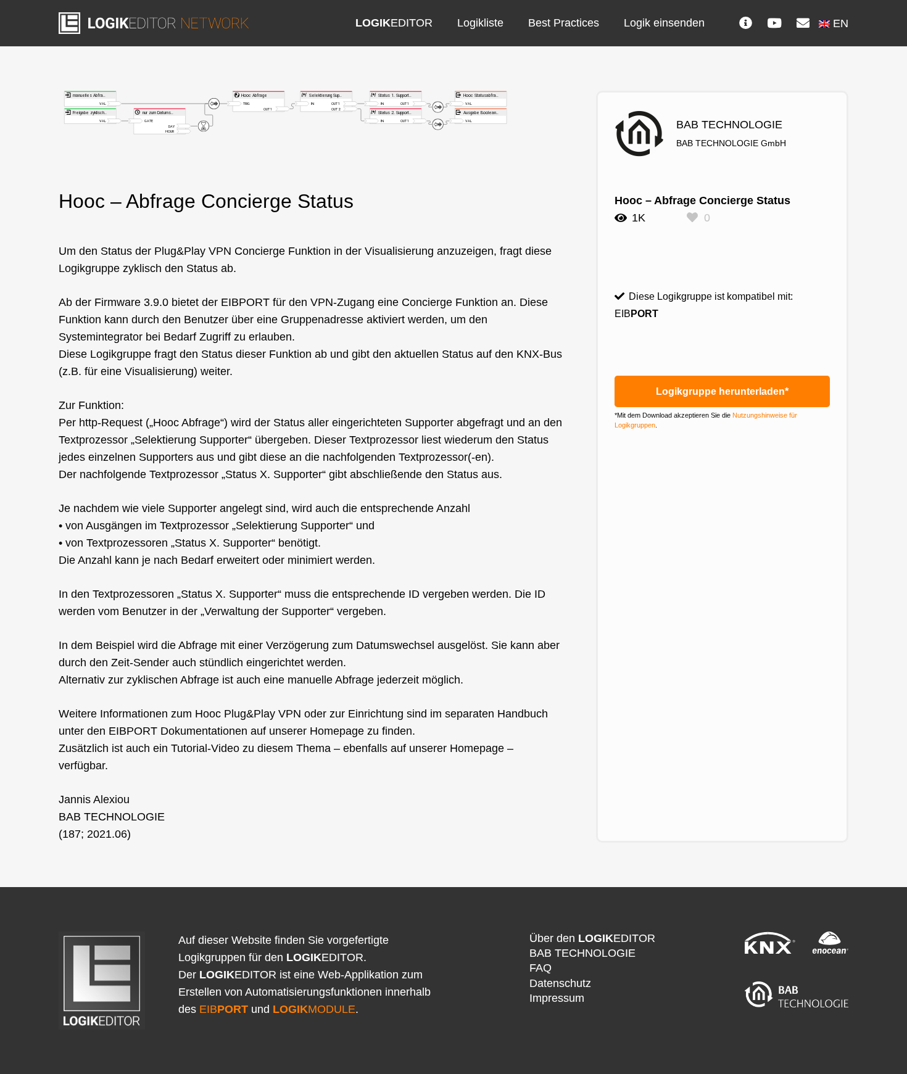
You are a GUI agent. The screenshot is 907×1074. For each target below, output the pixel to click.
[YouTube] (774, 23)
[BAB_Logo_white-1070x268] (796, 994)
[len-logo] (154, 23)
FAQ (540, 968)
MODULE (314, 1009)
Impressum (556, 998)
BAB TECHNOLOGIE (582, 953)
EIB (223, 1009)
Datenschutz (560, 983)
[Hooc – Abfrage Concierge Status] (311, 99)
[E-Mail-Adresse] (803, 23)
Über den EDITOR (592, 938)
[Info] (746, 23)
